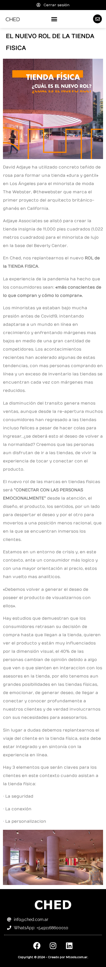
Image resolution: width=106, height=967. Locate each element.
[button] (54, 19)
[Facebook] (36, 945)
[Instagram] (53, 945)
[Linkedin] (69, 945)
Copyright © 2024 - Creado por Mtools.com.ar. (53, 957)
